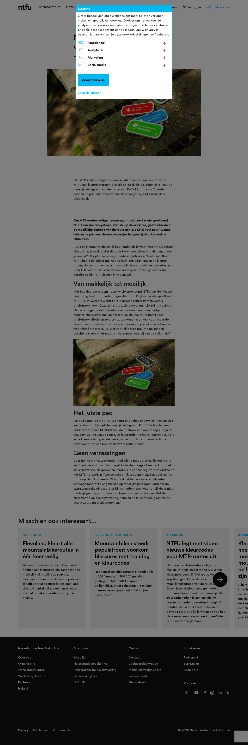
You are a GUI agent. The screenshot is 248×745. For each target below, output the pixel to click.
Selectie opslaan (89, 92)
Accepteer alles (93, 80)
